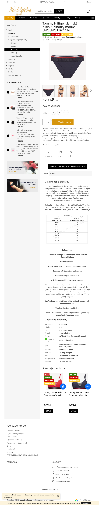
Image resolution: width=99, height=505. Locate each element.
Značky (10, 72)
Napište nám (11, 449)
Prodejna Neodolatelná (49, 489)
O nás (9, 446)
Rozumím (85, 503)
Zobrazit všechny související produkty (67, 166)
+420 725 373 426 (62, 471)
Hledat (59, 11)
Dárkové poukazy (14, 75)
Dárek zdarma (12, 437)
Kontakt (10, 452)
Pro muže (11, 59)
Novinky (11, 30)
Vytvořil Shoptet (86, 500)
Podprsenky (15, 36)
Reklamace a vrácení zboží (17, 443)
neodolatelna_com (63, 481)
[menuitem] (9, 18)
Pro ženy (11, 33)
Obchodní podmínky (14, 440)
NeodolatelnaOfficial (64, 478)
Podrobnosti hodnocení (75, 37)
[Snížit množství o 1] (51, 123)
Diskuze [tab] (53, 173)
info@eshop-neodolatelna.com (67, 467)
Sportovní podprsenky (19, 40)
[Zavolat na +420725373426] (10, 2)
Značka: (53, 39)
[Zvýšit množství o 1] (51, 120)
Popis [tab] (46, 173)
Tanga (13, 46)
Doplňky (11, 65)
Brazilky (14, 52)
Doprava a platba (47, 2)
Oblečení (11, 62)
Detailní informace (49, 145)
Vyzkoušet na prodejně (15, 434)
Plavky (10, 69)
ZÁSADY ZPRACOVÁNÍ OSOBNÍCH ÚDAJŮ (23, 455)
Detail (48, 411)
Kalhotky (14, 43)
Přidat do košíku (64, 122)
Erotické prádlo (16, 56)
